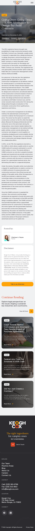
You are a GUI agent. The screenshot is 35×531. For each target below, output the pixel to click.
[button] (32, 2)
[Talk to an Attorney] (17, 284)
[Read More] (17, 333)
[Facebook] (4, 513)
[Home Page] (17, 2)
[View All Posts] (26, 311)
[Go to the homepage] (17, 424)
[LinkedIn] (10, 513)
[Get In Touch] (17, 445)
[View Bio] (17, 238)
